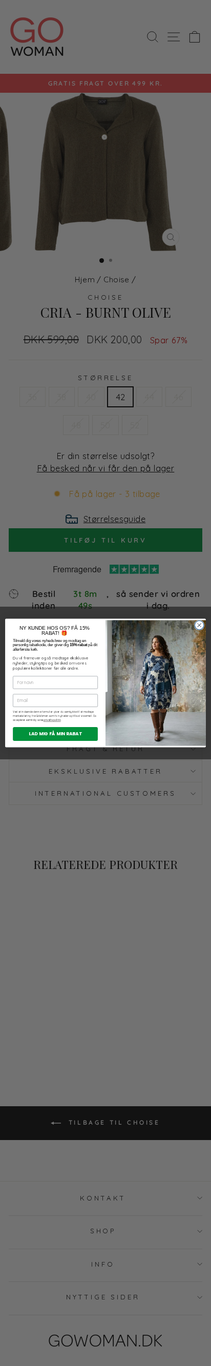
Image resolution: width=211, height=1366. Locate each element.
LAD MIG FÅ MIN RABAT (55, 734)
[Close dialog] (199, 625)
